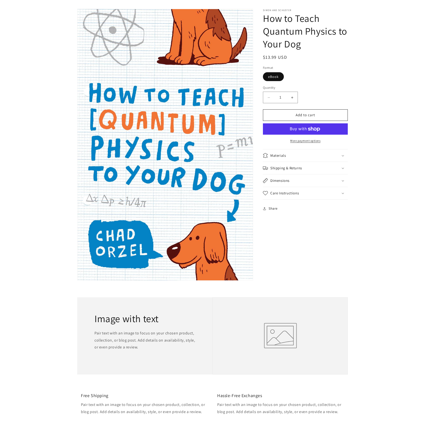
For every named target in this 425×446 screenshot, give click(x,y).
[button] (305, 155)
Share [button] (273, 208)
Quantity (269, 88)
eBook (273, 77)
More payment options (305, 141)
